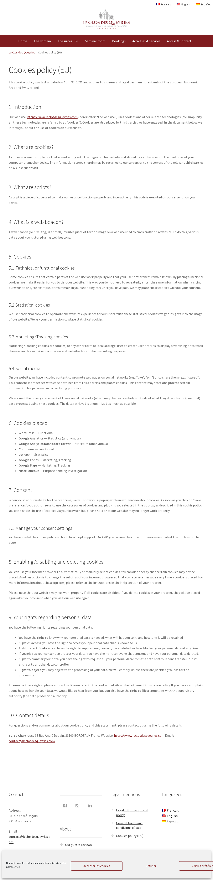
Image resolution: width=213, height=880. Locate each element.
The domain (42, 41)
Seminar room (95, 41)
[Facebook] (66, 805)
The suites (64, 41)
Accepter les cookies (96, 866)
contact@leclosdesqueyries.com (32, 741)
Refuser (151, 866)
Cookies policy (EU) (129, 836)
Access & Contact (179, 41)
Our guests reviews (78, 845)
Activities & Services (146, 41)
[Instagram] (78, 805)
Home (22, 41)
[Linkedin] (91, 805)
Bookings (119, 41)
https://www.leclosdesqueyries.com (52, 117)
